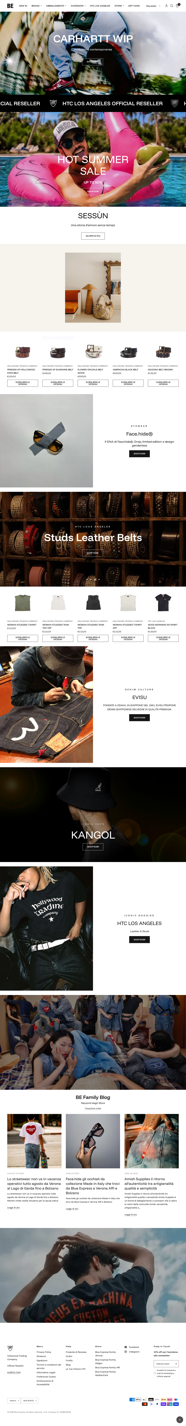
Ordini (69, 1356)
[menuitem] (23, 6)
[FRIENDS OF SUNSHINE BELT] (57, 346)
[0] (177, 6)
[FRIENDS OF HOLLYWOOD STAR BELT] (22, 346)
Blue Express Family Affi (107, 1367)
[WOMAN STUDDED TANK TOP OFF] (57, 602)
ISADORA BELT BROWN (160, 369)
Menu (40, 1346)
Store (118, 5)
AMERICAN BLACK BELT (125, 369)
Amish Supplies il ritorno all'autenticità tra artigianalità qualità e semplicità (149, 1183)
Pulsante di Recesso (76, 1352)
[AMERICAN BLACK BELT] (128, 346)
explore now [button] (14, 1372)
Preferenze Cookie (46, 1376)
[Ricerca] (172, 6)
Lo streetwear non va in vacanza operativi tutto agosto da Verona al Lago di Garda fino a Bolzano (34, 1183)
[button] (92, 61)
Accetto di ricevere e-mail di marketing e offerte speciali (166, 1373)
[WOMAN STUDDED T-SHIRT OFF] (128, 602)
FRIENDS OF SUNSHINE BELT (57, 369)
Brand (36, 5)
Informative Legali (46, 1372)
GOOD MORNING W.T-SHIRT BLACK (162, 626)
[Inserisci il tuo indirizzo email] (176, 1363)
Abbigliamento (55, 5)
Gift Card (134, 5)
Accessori (77, 5)
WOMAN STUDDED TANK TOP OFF (55, 626)
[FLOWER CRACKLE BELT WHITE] (93, 346)
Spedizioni (42, 1360)
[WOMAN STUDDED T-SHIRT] (22, 602)
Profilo (69, 1360)
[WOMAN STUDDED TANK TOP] (93, 602)
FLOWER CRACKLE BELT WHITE (90, 371)
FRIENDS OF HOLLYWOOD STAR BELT (21, 371)
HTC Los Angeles (100, 5)
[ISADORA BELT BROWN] (163, 346)
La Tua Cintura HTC (76, 1369)
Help (68, 1346)
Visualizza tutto (93, 1108)
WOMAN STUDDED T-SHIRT (21, 624)
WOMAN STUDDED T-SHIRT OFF (127, 626)
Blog (68, 1364)
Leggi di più (13, 1207)
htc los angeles (156, 621)
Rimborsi (41, 1356)
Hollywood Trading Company (22, 366)
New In (23, 5)
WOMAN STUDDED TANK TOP (91, 626)
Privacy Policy (44, 1352)
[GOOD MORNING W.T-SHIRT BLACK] (163, 602)
